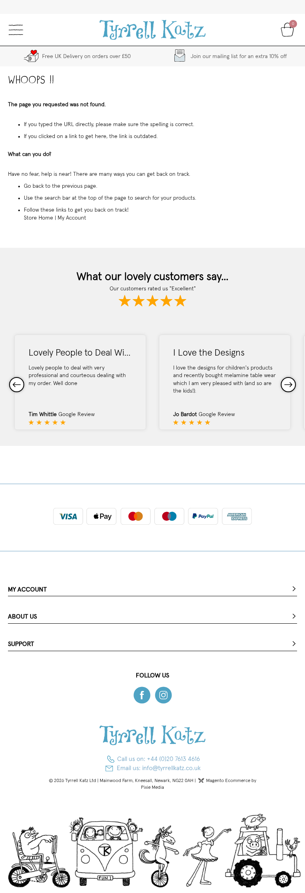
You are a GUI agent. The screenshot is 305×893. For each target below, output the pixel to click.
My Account (72, 218)
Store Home (38, 218)
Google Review (76, 414)
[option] (80, 382)
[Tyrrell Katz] (153, 30)
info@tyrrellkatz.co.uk (171, 768)
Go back (34, 186)
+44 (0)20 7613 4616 (173, 759)
